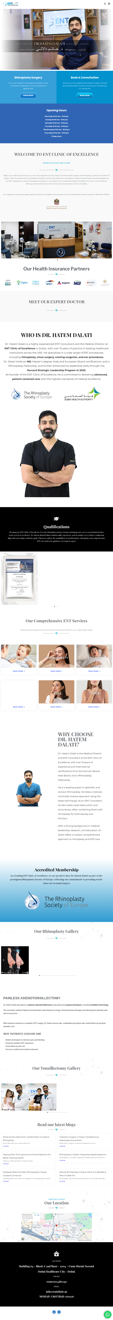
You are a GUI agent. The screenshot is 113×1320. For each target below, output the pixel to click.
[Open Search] (105, 4)
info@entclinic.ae (56, 1291)
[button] (3, 240)
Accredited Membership (57, 869)
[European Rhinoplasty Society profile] (56, 900)
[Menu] (109, 4)
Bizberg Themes (90, 1315)
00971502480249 (56, 1281)
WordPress (68, 1315)
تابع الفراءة (6, 1146)
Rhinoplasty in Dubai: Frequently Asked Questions (82, 1154)
